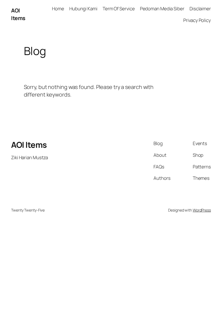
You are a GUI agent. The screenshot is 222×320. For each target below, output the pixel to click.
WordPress (202, 210)
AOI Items (18, 14)
